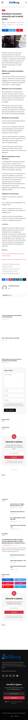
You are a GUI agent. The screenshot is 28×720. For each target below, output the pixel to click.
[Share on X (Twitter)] (12, 30)
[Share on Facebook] (5, 30)
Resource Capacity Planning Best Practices (14, 259)
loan (3, 10)
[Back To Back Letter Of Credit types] (14, 329)
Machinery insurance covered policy (11, 269)
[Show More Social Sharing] (24, 30)
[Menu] (2, 2)
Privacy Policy (14, 462)
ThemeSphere (22, 713)
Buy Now (17, 716)
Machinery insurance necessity (10, 271)
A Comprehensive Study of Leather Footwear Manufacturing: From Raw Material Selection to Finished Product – (14, 541)
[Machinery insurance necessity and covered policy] (14, 41)
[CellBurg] (14, 2)
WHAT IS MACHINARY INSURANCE (11, 273)
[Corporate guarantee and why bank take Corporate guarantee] (14, 306)
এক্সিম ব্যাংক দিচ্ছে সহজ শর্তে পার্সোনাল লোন (17, 511)
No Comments (20, 24)
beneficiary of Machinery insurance (11, 264)
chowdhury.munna (10, 22)
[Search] (26, 2)
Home (3, 6)
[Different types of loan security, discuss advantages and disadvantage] (14, 350)
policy (21, 701)
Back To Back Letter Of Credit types (10, 338)
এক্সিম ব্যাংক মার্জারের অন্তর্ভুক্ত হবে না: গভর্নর (18, 560)
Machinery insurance (7, 266)
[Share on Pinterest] (19, 30)
